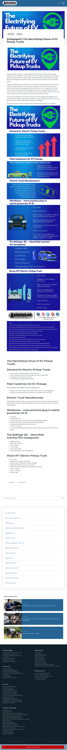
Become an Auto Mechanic (41, 663)
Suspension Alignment (8, 734)
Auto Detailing (6, 657)
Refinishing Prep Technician (9, 702)
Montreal (19, 34)
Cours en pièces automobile (41, 677)
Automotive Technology (8, 660)
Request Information (33, 747)
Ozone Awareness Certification (10, 661)
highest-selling (23, 74)
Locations (7, 538)
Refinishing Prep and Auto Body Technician (12, 701)
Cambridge (8, 523)
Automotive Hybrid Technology (10, 691)
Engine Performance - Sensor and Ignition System (14, 726)
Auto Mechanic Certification (41, 655)
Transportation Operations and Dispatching (13, 673)
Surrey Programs (10, 573)
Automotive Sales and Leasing (9, 677)
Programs (8, 558)
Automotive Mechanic (8, 668)
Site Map (20, 741)
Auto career (11, 482)
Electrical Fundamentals (8, 722)
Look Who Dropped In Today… (13, 543)
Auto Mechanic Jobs (39, 657)
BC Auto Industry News (11, 518)
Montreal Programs (10, 548)
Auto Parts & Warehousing (9, 689)
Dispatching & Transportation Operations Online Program (16, 719)
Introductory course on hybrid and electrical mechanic (47, 666)
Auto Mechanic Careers (40, 654)
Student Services (9, 563)
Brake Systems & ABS (7, 711)
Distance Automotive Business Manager (12, 716)
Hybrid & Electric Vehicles (8, 732)
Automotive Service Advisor (9, 658)
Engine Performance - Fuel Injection (11, 725)
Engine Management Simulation (10, 723)
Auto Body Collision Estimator (9, 686)
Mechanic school (22, 482)
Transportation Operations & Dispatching (12, 655)
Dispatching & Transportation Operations (44, 664)
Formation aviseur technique (41, 674)
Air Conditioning (6, 710)
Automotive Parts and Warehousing (11, 671)
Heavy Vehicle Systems (8, 731)
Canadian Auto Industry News (13, 528)
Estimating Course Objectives (9, 728)
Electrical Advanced (7, 720)
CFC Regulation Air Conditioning (10, 698)
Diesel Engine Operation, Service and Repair (13, 713)
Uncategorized (9, 583)
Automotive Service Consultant (10, 692)
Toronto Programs (10, 578)
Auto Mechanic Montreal (40, 658)
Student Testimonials (11, 568)
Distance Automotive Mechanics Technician (12, 717)
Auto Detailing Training (8, 688)
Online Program (9, 553)
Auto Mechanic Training (40, 661)
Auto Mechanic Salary (40, 660)
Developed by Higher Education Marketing (55, 741)
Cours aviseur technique (40, 679)
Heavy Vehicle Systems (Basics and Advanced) (13, 729)
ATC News (8, 513)
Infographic (11, 34)
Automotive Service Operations (10, 654)
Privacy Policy (26, 741)
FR (59, 3)
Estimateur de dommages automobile (43, 676)
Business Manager (7, 676)
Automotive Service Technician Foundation (12, 652)
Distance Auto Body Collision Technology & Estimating (15, 714)
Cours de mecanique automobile (42, 673)
